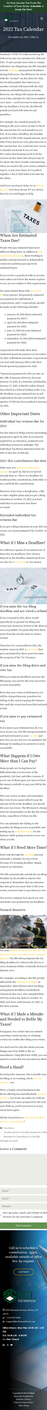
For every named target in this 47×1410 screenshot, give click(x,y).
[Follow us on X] (11, 1345)
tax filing (13, 70)
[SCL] (10, 19)
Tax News (9, 1128)
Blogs (26, 1405)
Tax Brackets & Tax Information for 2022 (25, 1132)
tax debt (33, 735)
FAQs (21, 1405)
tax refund (20, 562)
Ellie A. (35, 37)
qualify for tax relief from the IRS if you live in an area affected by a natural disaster (22, 954)
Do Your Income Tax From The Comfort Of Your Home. (23, 6)
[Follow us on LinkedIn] (4, 1345)
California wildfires (27, 982)
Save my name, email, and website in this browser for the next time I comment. (25, 1214)
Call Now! (23, 1271)
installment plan (24, 831)
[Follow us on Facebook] (7, 1345)
